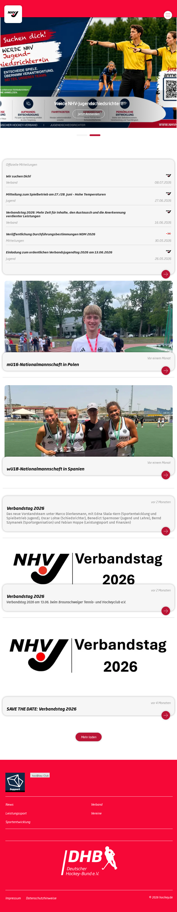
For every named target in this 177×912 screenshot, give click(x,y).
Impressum (13, 897)
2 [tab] (92, 136)
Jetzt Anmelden (88, 114)
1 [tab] (79, 136)
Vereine (96, 813)
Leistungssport (16, 813)
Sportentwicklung (17, 821)
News (9, 804)
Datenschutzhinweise (41, 897)
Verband (96, 804)
